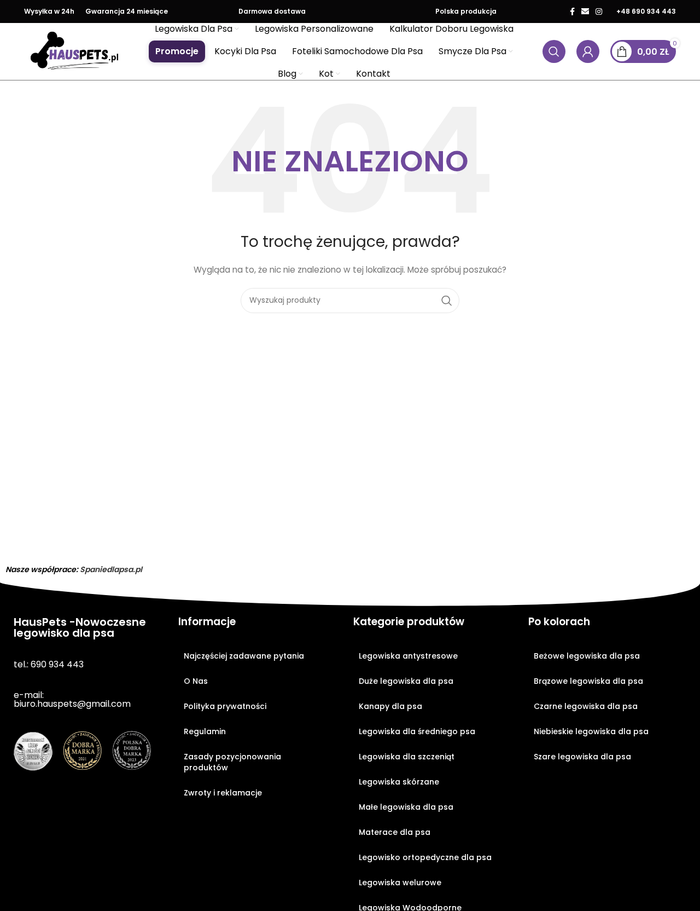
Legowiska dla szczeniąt (406, 756)
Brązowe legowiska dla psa (588, 681)
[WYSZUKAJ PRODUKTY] (446, 300)
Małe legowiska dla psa (406, 807)
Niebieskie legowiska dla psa (591, 731)
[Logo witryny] (75, 50)
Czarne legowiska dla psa (586, 706)
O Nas (196, 681)
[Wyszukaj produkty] (554, 51)
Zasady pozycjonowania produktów (232, 762)
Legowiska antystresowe (408, 655)
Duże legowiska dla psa (406, 681)
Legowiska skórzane (399, 781)
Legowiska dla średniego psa (417, 731)
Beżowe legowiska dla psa (587, 655)
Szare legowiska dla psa (582, 756)
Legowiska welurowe (400, 882)
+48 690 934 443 (646, 11)
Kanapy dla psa (390, 706)
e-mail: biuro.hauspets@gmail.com (72, 699)
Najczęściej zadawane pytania (244, 655)
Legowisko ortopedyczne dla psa (425, 857)
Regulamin (205, 731)
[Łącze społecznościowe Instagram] (598, 11)
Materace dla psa (394, 832)
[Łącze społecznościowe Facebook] (572, 11)
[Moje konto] (588, 51)
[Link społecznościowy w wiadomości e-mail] (585, 11)
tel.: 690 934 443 (49, 664)
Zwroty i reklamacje (223, 792)
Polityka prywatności (225, 706)
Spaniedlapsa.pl (111, 569)
